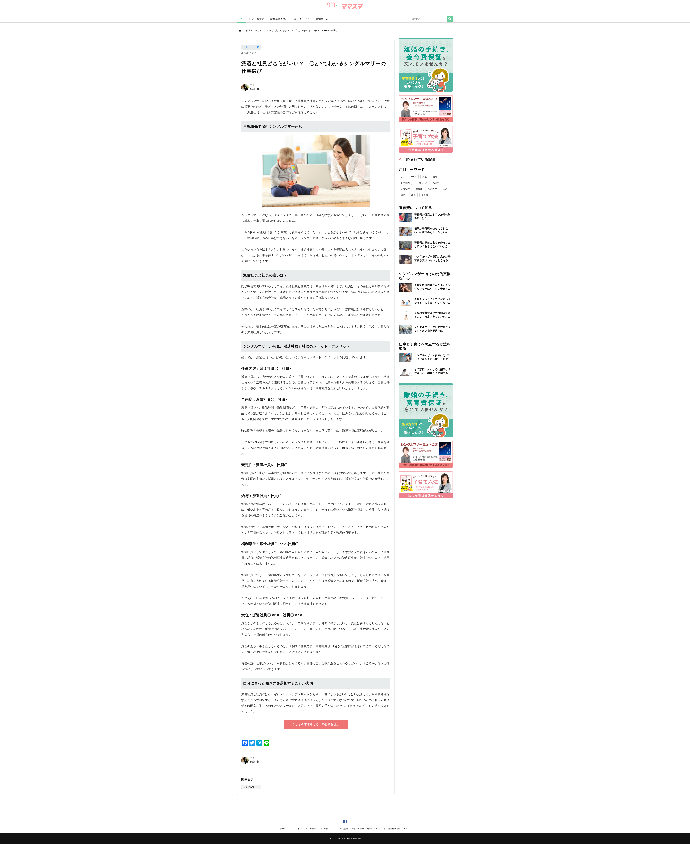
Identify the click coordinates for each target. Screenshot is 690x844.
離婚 (413, 195)
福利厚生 (432, 189)
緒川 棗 (254, 88)
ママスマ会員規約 (339, 828)
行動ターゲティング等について (365, 828)
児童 (424, 176)
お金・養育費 (256, 18)
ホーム (283, 828)
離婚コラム (322, 18)
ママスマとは (295, 828)
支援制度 (405, 189)
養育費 (424, 195)
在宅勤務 (405, 183)
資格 (403, 195)
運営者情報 (310, 828)
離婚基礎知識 (278, 18)
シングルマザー (251, 787)
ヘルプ (407, 828)
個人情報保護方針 (392, 828)
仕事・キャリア (301, 18)
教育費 (419, 189)
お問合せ (323, 828)
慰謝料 (436, 183)
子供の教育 (421, 183)
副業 (435, 176)
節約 (445, 189)
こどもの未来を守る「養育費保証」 (316, 724)
